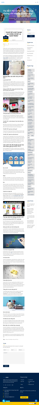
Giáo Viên (22, 381)
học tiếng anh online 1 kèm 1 (18, 195)
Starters (29, 186)
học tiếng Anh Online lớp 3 (30, 123)
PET (11, 252)
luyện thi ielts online (30, 165)
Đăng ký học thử (31, 384)
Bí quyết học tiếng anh (30, 45)
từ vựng (28, 57)
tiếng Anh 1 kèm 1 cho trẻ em (30, 189)
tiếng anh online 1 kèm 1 (30, 192)
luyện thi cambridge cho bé (30, 147)
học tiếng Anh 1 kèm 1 (30, 94)
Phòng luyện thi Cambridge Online (30, 175)
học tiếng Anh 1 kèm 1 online (30, 98)
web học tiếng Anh (31, 194)
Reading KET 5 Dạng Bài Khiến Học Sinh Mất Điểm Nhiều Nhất (31, 226)
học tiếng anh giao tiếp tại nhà (30, 110)
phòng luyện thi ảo (30, 177)
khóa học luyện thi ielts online (30, 140)
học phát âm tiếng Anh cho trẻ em (30, 89)
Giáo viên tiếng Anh (30, 53)
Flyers (29, 81)
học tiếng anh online (30, 114)
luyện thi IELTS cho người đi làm (31, 158)
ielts (28, 135)
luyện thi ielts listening (30, 162)
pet (17, 339)
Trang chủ (22, 379)
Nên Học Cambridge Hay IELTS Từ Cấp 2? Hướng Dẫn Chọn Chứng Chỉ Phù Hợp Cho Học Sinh (30, 211)
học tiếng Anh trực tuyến (31, 130)
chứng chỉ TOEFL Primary (30, 75)
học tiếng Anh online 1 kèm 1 (30, 117)
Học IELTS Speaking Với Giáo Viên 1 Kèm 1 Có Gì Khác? (31, 205)
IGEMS (32, 135)
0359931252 (7, 393)
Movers (29, 172)
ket (28, 137)
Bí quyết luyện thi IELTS (30, 51)
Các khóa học (31, 379)
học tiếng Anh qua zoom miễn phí (30, 127)
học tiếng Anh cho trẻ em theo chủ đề (31, 104)
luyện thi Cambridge (29, 143)
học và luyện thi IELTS (30, 133)
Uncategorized (29, 60)
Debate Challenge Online (30, 79)
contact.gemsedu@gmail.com (9, 396)
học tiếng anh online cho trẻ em (30, 120)
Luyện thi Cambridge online (30, 150)
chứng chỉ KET (14, 339)
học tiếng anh (30, 91)
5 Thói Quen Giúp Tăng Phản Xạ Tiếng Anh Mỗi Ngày (30, 217)
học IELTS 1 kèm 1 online (30, 84)
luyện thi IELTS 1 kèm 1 (30, 155)
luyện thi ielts (30, 152)
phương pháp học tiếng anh (30, 184)
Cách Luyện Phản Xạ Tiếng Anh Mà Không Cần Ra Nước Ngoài (30, 221)
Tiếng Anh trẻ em (30, 55)
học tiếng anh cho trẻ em (30, 101)
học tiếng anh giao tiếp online (30, 107)
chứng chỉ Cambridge (8, 339)
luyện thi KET (30, 170)
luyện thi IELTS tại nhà (30, 168)
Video (22, 384)
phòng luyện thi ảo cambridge (30, 180)
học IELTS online (30, 86)
